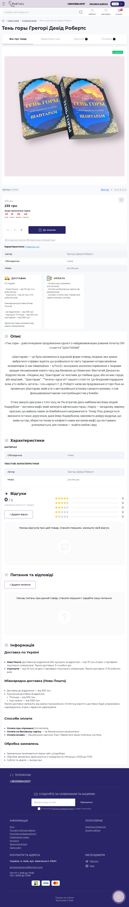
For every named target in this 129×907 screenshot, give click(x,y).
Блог (12, 827)
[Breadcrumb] (3, 20)
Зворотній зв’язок (18, 844)
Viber (92, 866)
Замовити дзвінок (99, 4)
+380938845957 (20, 781)
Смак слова (13, 20)
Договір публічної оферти (22, 830)
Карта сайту (15, 847)
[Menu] (4, 4)
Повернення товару (19, 837)
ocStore (70, 897)
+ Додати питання (20, 584)
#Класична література (40, 239)
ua (116, 4)
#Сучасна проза (15, 239)
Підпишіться (86, 802)
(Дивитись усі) (32, 247)
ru (121, 4)
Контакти (14, 841)
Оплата (59, 278)
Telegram (94, 861)
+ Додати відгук (19, 514)
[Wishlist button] (121, 200)
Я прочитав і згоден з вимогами (66, 809)
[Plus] (21, 230)
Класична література (95, 827)
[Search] (81, 12)
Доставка (18, 278)
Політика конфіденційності (62, 809)
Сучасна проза (29, 20)
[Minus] (8, 230)
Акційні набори (92, 830)
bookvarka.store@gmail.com (26, 867)
